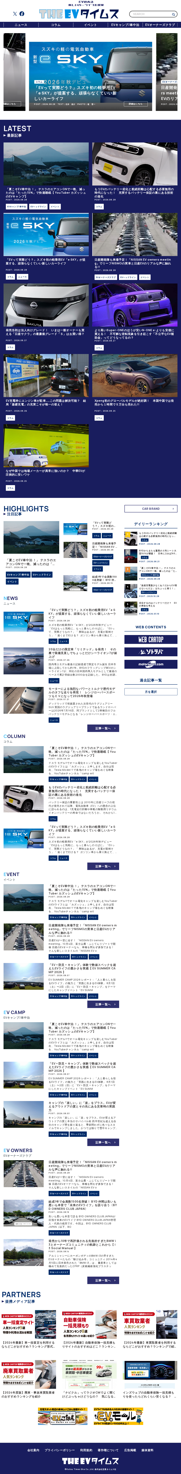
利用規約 (86, 1450)
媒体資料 (148, 1450)
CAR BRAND (151, 509)
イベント (90, 25)
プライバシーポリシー (60, 1450)
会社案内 (33, 1450)
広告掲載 (130, 1450)
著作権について (108, 1450)
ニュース (21, 25)
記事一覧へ (103, 728)
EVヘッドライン (38, 206)
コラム (56, 25)
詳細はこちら (105, 103)
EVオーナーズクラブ (160, 25)
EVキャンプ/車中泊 (125, 25)
